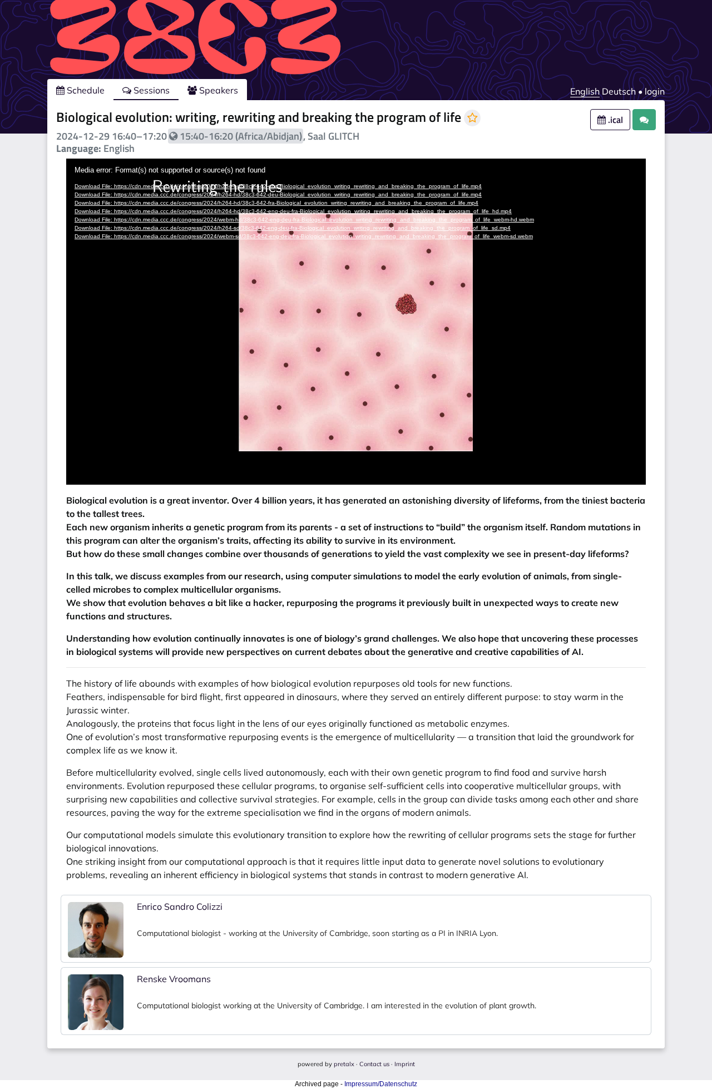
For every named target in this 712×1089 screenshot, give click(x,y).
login (655, 91)
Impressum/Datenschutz (380, 1084)
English (585, 91)
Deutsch (619, 91)
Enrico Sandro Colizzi (179, 906)
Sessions (150, 90)
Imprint (404, 1064)
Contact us (374, 1064)
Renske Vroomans (174, 978)
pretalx (344, 1064)
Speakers (217, 90)
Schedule (85, 90)
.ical (614, 119)
